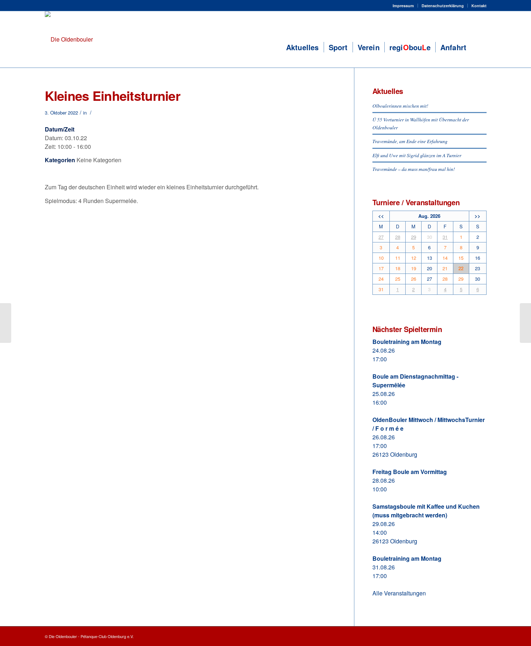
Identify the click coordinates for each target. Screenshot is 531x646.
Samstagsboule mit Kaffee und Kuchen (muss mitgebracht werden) (426, 510)
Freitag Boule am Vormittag (409, 472)
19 (413, 268)
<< (381, 215)
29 (413, 236)
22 (460, 268)
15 (460, 257)
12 (413, 257)
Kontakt (479, 5)
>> (477, 215)
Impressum (403, 5)
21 (445, 268)
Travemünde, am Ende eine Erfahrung (410, 141)
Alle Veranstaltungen (399, 593)
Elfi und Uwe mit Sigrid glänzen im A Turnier (416, 155)
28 (397, 236)
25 (397, 278)
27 (381, 236)
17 (381, 268)
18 (397, 268)
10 (381, 257)
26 (413, 278)
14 (445, 257)
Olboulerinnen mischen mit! (400, 105)
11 (397, 257)
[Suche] (478, 47)
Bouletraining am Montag (406, 341)
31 (445, 236)
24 (381, 278)
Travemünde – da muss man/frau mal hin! (413, 168)
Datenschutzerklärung (443, 5)
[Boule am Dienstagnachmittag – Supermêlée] (5, 323)
